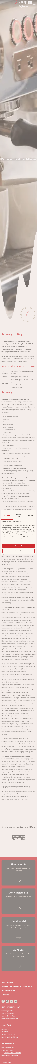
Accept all (18, 546)
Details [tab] (30, 516)
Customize (18, 551)
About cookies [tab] (18, 515)
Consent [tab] (7, 516)
